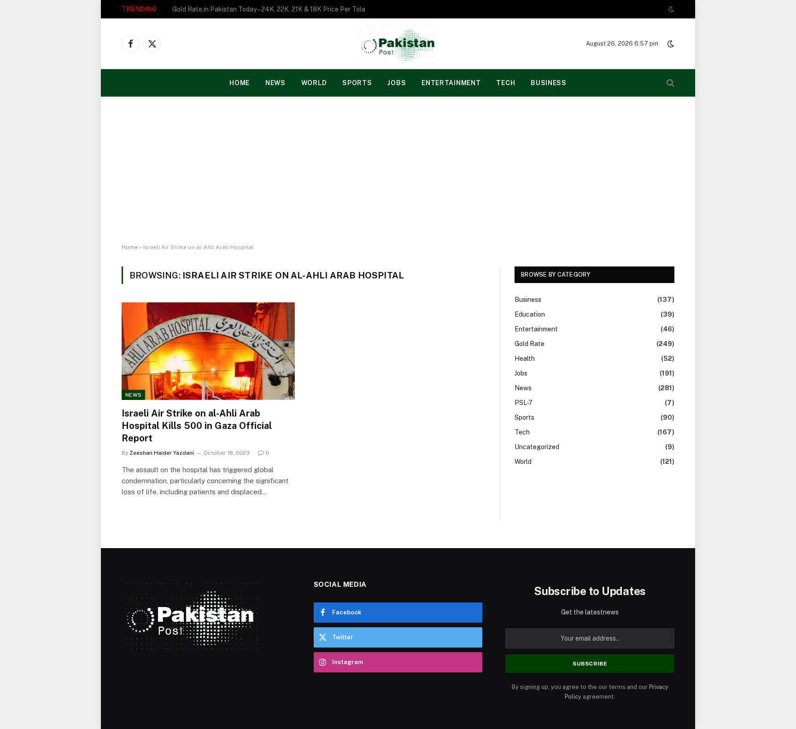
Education (530, 314)
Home (130, 247)
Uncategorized (537, 447)
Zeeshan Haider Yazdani (161, 453)
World (314, 83)
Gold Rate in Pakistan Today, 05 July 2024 (234, 9)
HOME (239, 83)
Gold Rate (529, 343)
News (275, 83)
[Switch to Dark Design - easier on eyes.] (670, 9)
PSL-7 (524, 402)
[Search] (669, 83)
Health (525, 358)
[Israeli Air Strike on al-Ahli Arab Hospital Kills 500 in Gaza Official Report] (208, 351)
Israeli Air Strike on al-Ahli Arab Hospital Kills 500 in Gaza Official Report (197, 426)
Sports (357, 83)
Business (549, 83)
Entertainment (450, 83)
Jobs (396, 83)
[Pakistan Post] (398, 43)
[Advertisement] (398, 170)
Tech (505, 83)
